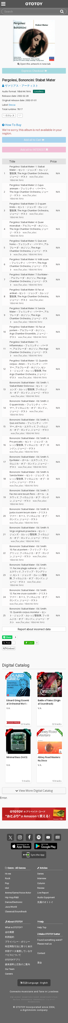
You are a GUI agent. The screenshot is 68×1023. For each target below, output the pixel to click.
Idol (7, 888)
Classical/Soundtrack (16, 911)
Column (41, 883)
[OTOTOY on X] (10, 837)
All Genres (20, 868)
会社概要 (9, 932)
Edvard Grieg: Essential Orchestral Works (17, 702)
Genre (11, 868)
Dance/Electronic (13, 902)
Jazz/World (11, 906)
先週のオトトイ (45, 902)
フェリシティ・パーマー (33, 188)
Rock (7, 878)
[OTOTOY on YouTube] (48, 837)
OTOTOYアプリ (12, 959)
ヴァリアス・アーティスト (21, 86)
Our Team (9, 969)
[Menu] (3, 4)
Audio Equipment (46, 897)
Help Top (41, 927)
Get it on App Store (21, 846)
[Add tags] (20, 115)
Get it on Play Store (45, 846)
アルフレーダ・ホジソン (34, 225)
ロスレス (9, 115)
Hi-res (8, 873)
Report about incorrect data (34, 629)
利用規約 (9, 937)
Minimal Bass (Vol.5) (16, 757)
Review (40, 888)
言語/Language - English (35, 982)
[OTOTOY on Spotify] (38, 837)
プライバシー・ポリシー (17, 941)
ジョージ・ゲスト (19, 176)
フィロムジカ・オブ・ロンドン (28, 391)
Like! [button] (30, 642)
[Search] (63, 11)
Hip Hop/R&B (12, 897)
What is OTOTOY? (14, 927)
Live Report (43, 892)
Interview (41, 878)
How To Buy (13, 125)
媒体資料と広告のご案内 (17, 964)
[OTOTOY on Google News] (57, 837)
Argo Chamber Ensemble (23, 333)
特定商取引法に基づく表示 (18, 946)
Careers (9, 973)
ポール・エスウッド (25, 426)
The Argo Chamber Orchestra (32, 173)
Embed (10, 648)
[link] (34, 71)
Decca (12, 104)
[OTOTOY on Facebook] (29, 837)
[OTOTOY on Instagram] (19, 837)
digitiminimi (29, 1010)
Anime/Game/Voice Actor (18, 892)
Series (40, 873)
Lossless (39, 91)
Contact (41, 953)
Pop (7, 883)
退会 (39, 962)
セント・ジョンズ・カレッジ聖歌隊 (28, 369)
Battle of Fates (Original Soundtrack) (49, 702)
